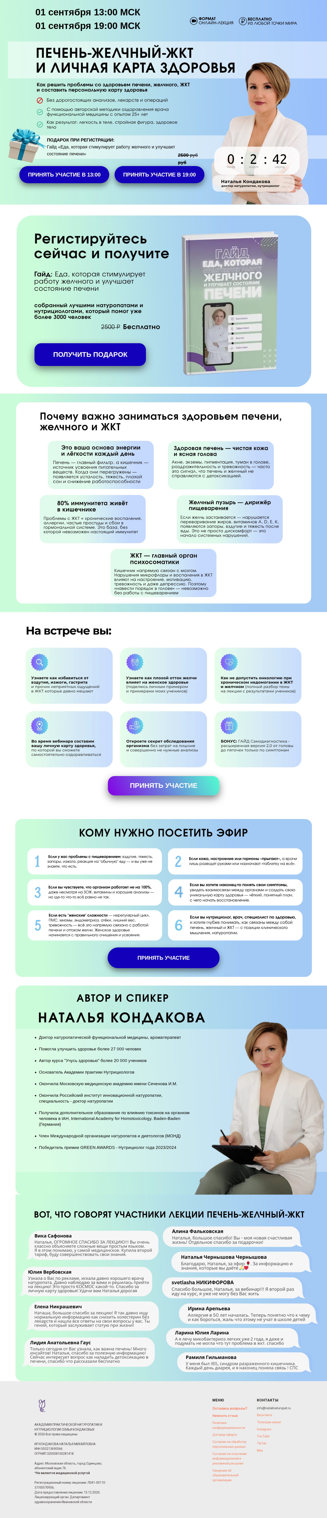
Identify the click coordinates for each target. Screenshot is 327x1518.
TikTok (261, 1443)
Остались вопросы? (229, 1408)
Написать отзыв (225, 1415)
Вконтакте (264, 1415)
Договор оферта (224, 1434)
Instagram (264, 1429)
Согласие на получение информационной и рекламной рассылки (229, 1458)
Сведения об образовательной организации (225, 1475)
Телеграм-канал (269, 1422)
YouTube (263, 1436)
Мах (260, 1450)
